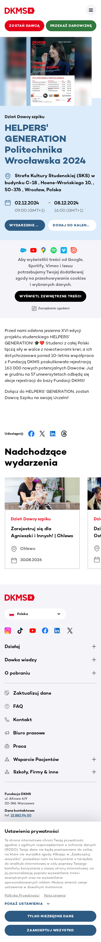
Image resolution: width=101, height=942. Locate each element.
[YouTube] (33, 630)
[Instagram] (8, 630)
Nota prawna (55, 895)
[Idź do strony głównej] (20, 10)
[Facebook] (45, 630)
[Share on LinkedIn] (53, 434)
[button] (90, 10)
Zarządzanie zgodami (53, 308)
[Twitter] (70, 630)
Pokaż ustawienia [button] (24, 904)
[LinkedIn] (57, 630)
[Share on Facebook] (31, 434)
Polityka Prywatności (22, 895)
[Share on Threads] (64, 434)
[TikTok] (20, 630)
